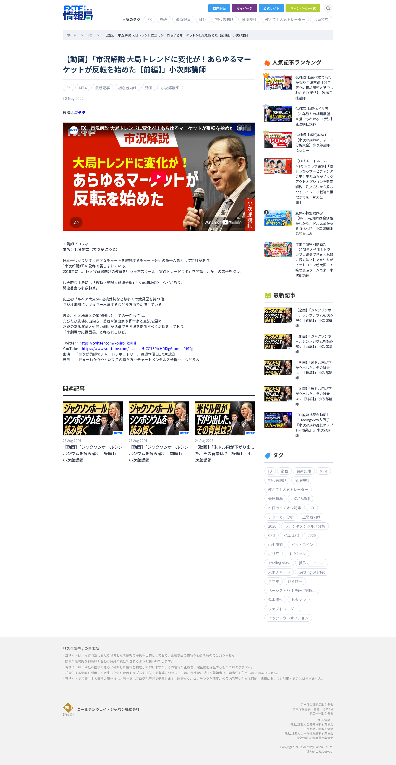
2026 (272, 526)
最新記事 (183, 19)
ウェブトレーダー (282, 608)
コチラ (79, 112)
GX (312, 507)
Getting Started (312, 572)
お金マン (298, 599)
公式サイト (271, 8)
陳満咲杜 (249, 19)
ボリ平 (273, 553)
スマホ (273, 581)
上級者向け (311, 517)
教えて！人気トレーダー (285, 19)
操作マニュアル (311, 563)
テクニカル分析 (281, 517)
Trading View (279, 563)
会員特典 (321, 19)
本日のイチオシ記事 (284, 507)
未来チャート (279, 572)
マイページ (244, 8)
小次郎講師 (170, 87)
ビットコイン (302, 544)
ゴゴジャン (297, 553)
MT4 (203, 19)
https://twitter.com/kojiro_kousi (108, 343)
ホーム (72, 35)
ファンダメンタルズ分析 (305, 526)
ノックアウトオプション (288, 618)
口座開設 (219, 8)
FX (150, 19)
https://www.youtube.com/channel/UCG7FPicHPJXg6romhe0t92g (137, 348)
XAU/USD (291, 535)
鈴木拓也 (275, 599)
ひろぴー (295, 581)
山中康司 (275, 544)
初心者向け (224, 19)
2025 (312, 535)
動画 (164, 19)
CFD (271, 535)
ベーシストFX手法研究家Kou (292, 590)
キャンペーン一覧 (303, 8)
